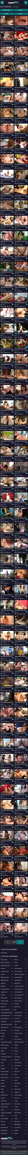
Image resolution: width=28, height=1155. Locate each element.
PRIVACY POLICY (11, 1153)
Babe (17, 567)
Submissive (21, 1056)
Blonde (21, 429)
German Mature (21, 1095)
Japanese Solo (7, 1027)
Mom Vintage (7, 959)
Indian (22, 275)
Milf (21, 244)
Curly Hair (21, 1077)
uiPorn (17, 304)
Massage (21, 1059)
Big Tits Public (7, 1074)
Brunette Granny (21, 992)
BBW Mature (21, 1124)
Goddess (7, 1068)
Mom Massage (21, 998)
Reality (17, 675)
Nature (21, 1086)
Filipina (23, 91)
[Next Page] (20, 942)
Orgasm (7, 1080)
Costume (21, 1003)
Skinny (22, 183)
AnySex (3, 43)
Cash (7, 1039)
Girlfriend (23, 721)
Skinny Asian (7, 1003)
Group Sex (18, 906)
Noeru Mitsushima (5, 767)
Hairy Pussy (23, 736)
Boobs (21, 1048)
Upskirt (7, 1051)
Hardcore (9, 60)
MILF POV (21, 1071)
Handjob (8, 168)
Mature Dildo (21, 1021)
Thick (7, 1062)
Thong (7, 1109)
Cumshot (21, 75)
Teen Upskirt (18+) (21, 995)
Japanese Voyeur (7, 989)
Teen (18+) (7, 1030)
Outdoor (3, 583)
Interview (7, 1124)
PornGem (18, 473)
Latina (21, 1068)
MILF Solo (7, 1006)
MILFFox (17, 765)
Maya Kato (4, 137)
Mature (21, 959)
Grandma (7, 1086)
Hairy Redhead (21, 968)
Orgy (21, 1115)
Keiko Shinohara (5, 29)
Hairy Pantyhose (7, 1018)
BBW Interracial (7, 980)
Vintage (3, 352)
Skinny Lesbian (21, 1000)
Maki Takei (18, 706)
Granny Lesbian (21, 1033)
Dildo (3, 291)
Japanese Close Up (21, 986)
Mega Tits (21, 1109)
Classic (10, 337)
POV (21, 1024)
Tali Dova (18, 736)
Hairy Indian (21, 1089)
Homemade (9, 198)
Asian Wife (7, 1101)
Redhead (23, 306)
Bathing (7, 1033)
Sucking (17, 275)
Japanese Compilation (7, 1113)
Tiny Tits (21, 122)
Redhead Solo (7, 1095)
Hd (20, 91)
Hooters (7, 1098)
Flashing (21, 798)
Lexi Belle (4, 752)
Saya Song (4, 414)
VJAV (3, 104)
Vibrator (23, 521)
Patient (7, 1115)
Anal (25, 60)
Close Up (9, 91)
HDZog (3, 689)
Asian (22, 29)
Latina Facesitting (7, 1009)
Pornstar (7, 974)
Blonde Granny (7, 1106)
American (23, 859)
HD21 (3, 888)
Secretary (7, 1053)
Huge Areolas (7, 1130)
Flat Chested (4, 952)
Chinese (17, 829)
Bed (11, 152)
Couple (8, 552)
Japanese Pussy (7, 971)
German (21, 1106)
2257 (19, 1153)
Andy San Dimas (5, 660)
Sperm (7, 1092)
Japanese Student (7, 965)
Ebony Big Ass (7, 1127)
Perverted (21, 1030)
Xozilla (3, 412)
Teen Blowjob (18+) (7, 1015)
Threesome (23, 229)
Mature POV (21, 983)
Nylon (21, 1074)
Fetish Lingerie (21, 1015)
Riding (22, 60)
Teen (9, 137)
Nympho (7, 1121)
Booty (3, 706)
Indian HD (21, 1018)
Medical (21, 1130)
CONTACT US (23, 1153)
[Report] (12, 28)
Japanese (18, 29)
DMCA (16, 1153)
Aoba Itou (4, 460)
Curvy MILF (21, 1127)
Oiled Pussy (21, 1006)
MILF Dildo (21, 1121)
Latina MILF (7, 1021)
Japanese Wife (21, 1012)
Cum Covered (21, 1062)
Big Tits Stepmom (7, 962)
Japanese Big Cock (7, 1104)
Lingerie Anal (7, 992)
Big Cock (9, 275)
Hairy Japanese (21, 971)
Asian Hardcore (21, 1027)
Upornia (3, 243)
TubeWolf (18, 596)
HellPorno (4, 150)
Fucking (22, 214)
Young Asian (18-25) (7, 1056)
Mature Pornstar (7, 977)
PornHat (3, 781)
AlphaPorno (18, 197)
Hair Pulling (21, 1083)
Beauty (3, 75)
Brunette (21, 106)
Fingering (21, 398)
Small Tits (4, 60)
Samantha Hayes (5, 783)
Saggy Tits (21, 1092)
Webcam (18, 598)
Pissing (21, 1036)
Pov (22, 414)
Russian (17, 506)
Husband (7, 968)
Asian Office (21, 1065)
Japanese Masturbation (7, 1013)
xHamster (4, 504)
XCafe (3, 27)
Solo (25, 552)
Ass (2, 152)
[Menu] (2, 2)
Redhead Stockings (21, 974)
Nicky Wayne (4, 506)
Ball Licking (7, 152)
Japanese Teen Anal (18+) (7, 1025)
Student (21, 965)
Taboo (21, 962)
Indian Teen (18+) (21, 989)
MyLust (17, 120)
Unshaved (23, 613)
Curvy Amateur (7, 1118)
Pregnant (7, 983)
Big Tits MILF (21, 1112)
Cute (3, 475)
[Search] (25, 2)
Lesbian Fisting (7, 1000)
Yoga (21, 1053)
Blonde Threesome (21, 1042)
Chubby (21, 552)
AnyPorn (4, 550)
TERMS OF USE (5, 1153)
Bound (21, 1133)
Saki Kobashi (4, 829)
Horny (3, 906)
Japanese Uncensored (7, 1042)
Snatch (7, 1065)
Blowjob (17, 60)
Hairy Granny (7, 1048)
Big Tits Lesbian (7, 1045)
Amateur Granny (7, 1077)
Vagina (7, 1083)
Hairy (6, 106)
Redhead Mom (21, 980)
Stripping (18, 813)
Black (22, 168)
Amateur (9, 45)
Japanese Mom (21, 977)
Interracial (18, 137)
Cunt (17, 798)
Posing (21, 1101)
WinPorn (17, 74)
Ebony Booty (7, 1133)
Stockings (23, 890)
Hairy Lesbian (21, 1039)
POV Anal (21, 1098)
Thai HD (7, 1036)
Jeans (21, 1118)
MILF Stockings (7, 1071)
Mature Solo (21, 1104)
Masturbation (18, 921)
